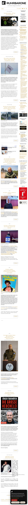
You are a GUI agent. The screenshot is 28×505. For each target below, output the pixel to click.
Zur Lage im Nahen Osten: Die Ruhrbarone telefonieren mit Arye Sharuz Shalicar (9, 337)
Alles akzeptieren (14, 500)
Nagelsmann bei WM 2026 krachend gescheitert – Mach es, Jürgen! (23, 163)
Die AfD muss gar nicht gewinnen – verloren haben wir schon (23, 27)
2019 (25, 154)
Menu (3, 8)
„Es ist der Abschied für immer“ (23, 35)
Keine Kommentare (13, 15)
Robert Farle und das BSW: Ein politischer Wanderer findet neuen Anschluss (23, 33)
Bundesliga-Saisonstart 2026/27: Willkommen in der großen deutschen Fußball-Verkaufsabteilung (23, 30)
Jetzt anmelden (23, 21)
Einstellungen (23, 502)
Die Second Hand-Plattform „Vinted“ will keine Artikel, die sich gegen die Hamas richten (9, 108)
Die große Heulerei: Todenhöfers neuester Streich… (9, 393)
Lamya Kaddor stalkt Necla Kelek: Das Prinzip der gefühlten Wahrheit (24, 48)
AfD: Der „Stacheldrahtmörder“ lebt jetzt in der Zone (24, 97)
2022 (20, 154)
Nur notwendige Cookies (15, 502)
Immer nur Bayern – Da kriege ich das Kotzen (24, 76)
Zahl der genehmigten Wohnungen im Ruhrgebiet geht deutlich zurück (23, 37)
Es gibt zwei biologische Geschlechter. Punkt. (23, 171)
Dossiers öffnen (22, 157)
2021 (22, 154)
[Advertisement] (9, 326)
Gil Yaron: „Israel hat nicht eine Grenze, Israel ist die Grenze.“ (9, 226)
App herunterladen (23, 126)
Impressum (2, 499)
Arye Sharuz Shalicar (14, 180)
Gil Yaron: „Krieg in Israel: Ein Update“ (9, 193)
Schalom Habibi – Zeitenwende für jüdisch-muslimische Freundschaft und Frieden (9, 271)
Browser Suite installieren (23, 128)
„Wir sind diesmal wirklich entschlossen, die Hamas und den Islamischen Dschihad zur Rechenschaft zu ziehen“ (9, 161)
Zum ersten (3, 181)
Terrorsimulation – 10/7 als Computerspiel (9, 14)
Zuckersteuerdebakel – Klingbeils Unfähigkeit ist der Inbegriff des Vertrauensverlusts (23, 106)
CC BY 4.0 (5, 75)
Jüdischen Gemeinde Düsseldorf (11, 251)
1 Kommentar (13, 164)
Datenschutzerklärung (8, 499)
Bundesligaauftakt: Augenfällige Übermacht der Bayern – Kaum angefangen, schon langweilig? (24, 136)
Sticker (2, 292)
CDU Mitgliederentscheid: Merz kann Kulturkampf (23, 178)
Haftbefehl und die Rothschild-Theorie (9, 457)
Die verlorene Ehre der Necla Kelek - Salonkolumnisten (23, 45)
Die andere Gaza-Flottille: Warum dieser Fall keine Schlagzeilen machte (9, 59)
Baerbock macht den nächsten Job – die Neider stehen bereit (24, 50)
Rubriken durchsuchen (22, 156)
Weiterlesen (15, 140)
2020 (24, 154)
